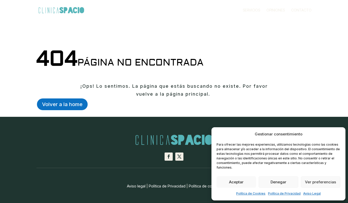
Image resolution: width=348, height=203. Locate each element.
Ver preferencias (320, 182)
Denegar (278, 182)
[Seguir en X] (179, 157)
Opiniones (275, 10)
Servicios (251, 10)
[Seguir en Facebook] (169, 157)
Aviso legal (136, 186)
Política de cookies (205, 186)
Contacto (301, 10)
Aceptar (236, 182)
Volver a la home (62, 104)
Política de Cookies (250, 193)
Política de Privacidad (284, 193)
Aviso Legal (312, 193)
